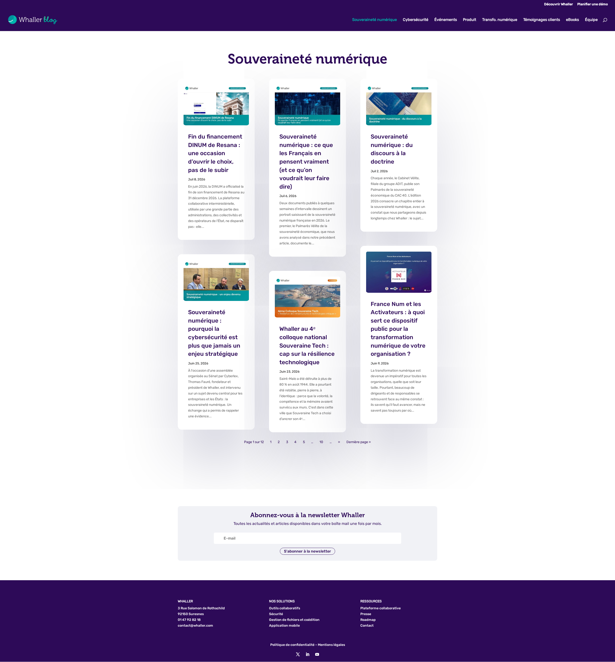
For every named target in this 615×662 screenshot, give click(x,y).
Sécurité (276, 614)
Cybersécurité (415, 20)
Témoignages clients (541, 20)
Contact (367, 626)
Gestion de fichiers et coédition (294, 620)
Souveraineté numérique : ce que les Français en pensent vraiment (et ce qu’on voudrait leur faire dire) (306, 161)
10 (321, 442)
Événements (445, 20)
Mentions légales (331, 645)
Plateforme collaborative (380, 608)
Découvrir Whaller (558, 4)
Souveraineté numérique (374, 20)
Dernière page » (358, 442)
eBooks (572, 20)
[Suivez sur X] (298, 654)
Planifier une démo (592, 4)
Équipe (591, 20)
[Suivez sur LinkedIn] (307, 654)
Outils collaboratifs (284, 608)
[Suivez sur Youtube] (317, 654)
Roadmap (368, 620)
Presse (365, 614)
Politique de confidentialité (292, 645)
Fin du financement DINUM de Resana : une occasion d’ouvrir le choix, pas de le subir (215, 153)
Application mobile (284, 626)
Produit (469, 20)
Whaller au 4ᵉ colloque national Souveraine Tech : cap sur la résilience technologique (307, 345)
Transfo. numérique (499, 20)
